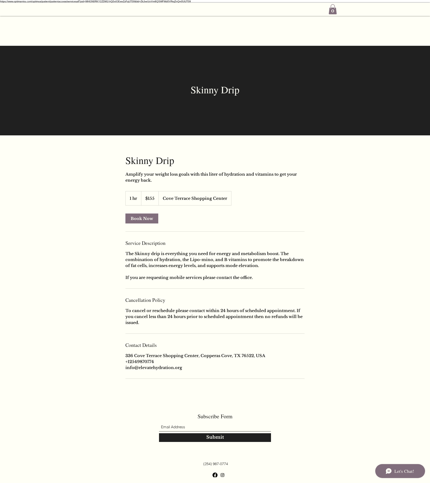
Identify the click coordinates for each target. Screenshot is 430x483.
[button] (332, 9)
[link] (141, 218)
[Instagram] (222, 475)
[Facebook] (215, 475)
